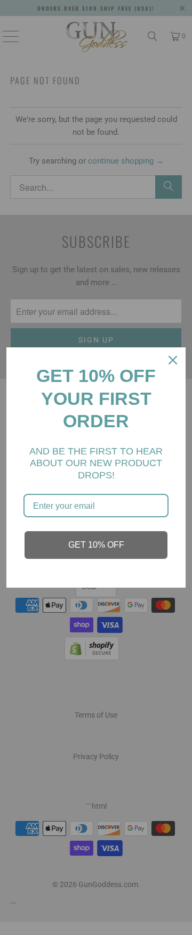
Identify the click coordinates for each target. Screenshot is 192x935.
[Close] (173, 360)
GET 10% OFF (96, 544)
